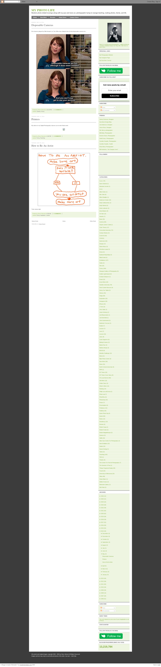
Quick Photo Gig (103, 413)
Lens (100, 331)
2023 (102, 505)
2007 (102, 596)
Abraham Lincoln (103, 186)
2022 (102, 507)
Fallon (101, 263)
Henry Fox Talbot (104, 290)
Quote (101, 416)
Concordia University (105, 230)
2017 (102, 522)
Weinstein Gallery (104, 484)
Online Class (102, 383)
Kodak (101, 325)
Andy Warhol (102, 205)
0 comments (58, 109)
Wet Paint (101, 487)
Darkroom (102, 241)
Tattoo (101, 451)
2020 (102, 513)
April (103, 566)
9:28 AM (49, 213)
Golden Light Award (104, 274)
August (104, 545)
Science (101, 435)
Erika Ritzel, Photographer (106, 146)
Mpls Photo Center (104, 358)
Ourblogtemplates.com (26, 664)
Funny (42, 111)
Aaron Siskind (103, 183)
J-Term (101, 306)
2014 (102, 531)
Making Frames (103, 342)
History (101, 293)
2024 (102, 502)
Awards (101, 216)
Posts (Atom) (42, 224)
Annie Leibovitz (103, 208)
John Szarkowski (104, 320)
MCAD (101, 350)
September (105, 542)
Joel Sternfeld (103, 317)
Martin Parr (102, 345)
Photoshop (102, 399)
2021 (102, 510)
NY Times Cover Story (105, 375)
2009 (102, 590)
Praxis (101, 402)
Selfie (100, 438)
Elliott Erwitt (102, 257)
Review (101, 424)
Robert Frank (103, 429)
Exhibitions (102, 260)
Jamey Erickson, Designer (106, 119)
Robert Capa (102, 427)
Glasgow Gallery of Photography (108, 271)
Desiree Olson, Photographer (107, 135)
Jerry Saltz (102, 309)
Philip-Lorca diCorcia (104, 391)
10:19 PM (49, 109)
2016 (102, 525)
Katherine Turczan (104, 323)
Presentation (102, 405)
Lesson (48, 215)
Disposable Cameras (42, 25)
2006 (102, 598)
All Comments (105, 110)
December (105, 533)
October (104, 539)
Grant (101, 279)
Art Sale (101, 213)
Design (101, 243)
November (105, 536)
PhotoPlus (102, 397)
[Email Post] (64, 109)
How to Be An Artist (42, 145)
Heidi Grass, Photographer (106, 138)
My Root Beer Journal (105, 60)
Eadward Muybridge (104, 254)
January (104, 574)
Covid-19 (101, 235)
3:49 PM (49, 136)
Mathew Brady (103, 347)
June (103, 551)
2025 (102, 499)
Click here (123, 45)
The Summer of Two (104, 465)
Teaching (42, 138)
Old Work (101, 380)
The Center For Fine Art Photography (109, 462)
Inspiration (43, 215)
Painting (101, 388)
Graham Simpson (104, 276)
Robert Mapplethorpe (105, 432)
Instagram (102, 301)
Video (100, 476)
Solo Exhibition (103, 443)
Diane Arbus (102, 246)
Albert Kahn (102, 192)
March (104, 568)
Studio (101, 446)
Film (100, 265)
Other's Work (103, 386)
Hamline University (104, 284)
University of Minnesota (105, 473)
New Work (43, 17)
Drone (101, 252)
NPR (100, 369)
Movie (101, 356)
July (103, 548)
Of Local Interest (103, 377)
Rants (101, 419)
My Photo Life (43, 10)
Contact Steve (74, 17)
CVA (100, 238)
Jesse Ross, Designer (105, 127)
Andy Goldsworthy (104, 202)
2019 (102, 516)
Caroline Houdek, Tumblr (106, 144)
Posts (103, 107)
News (101, 364)
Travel (101, 471)
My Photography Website (106, 55)
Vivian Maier (102, 479)
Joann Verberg (103, 312)
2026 (102, 496)
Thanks (101, 460)
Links (100, 336)
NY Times (102, 372)
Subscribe (114, 96)
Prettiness (102, 408)
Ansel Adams (102, 211)
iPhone (101, 304)
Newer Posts (35, 221)
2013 (102, 578)
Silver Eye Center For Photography (108, 440)
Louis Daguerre (103, 339)
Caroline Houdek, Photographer (107, 141)
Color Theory (102, 227)
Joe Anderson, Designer (105, 124)
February (104, 571)
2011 (102, 584)
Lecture (101, 328)
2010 (102, 587)
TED (100, 457)
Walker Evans (103, 481)
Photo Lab (102, 394)
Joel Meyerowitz (103, 315)
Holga (101, 295)
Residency (102, 421)
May (103, 554)
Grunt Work (102, 282)
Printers (35, 119)
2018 (102, 519)
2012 (102, 581)
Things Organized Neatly (106, 468)
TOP (159, 664)
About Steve (62, 17)
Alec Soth (101, 194)
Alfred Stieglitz (103, 197)
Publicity (101, 410)
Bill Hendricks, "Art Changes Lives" (108, 149)
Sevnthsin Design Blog (105, 122)
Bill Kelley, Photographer (105, 133)
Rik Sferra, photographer (106, 130)
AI (100, 189)
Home (35, 17)
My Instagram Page (104, 57)
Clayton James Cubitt (105, 224)
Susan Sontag (103, 449)
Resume (52, 17)
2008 (102, 593)
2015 (102, 528)
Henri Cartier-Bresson (105, 287)
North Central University (105, 367)
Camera (39, 111)
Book (100, 219)
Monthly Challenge (104, 353)
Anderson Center (104, 200)
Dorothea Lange (103, 249)
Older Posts (93, 221)
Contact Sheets (103, 233)
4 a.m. (101, 181)
